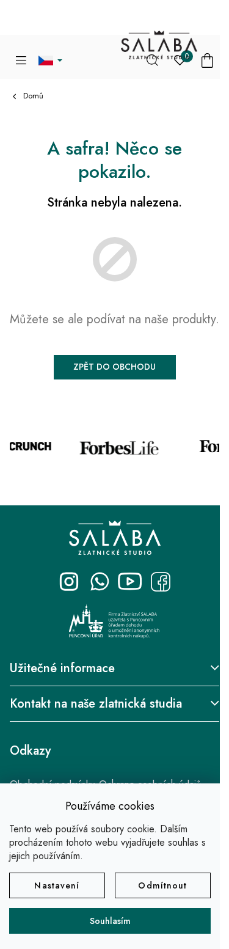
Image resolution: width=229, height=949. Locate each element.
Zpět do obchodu (114, 367)
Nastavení (56, 885)
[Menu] (21, 60)
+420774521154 (99, 582)
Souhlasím (110, 921)
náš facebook (160, 582)
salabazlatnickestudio (69, 582)
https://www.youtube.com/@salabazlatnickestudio (130, 582)
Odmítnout (162, 885)
